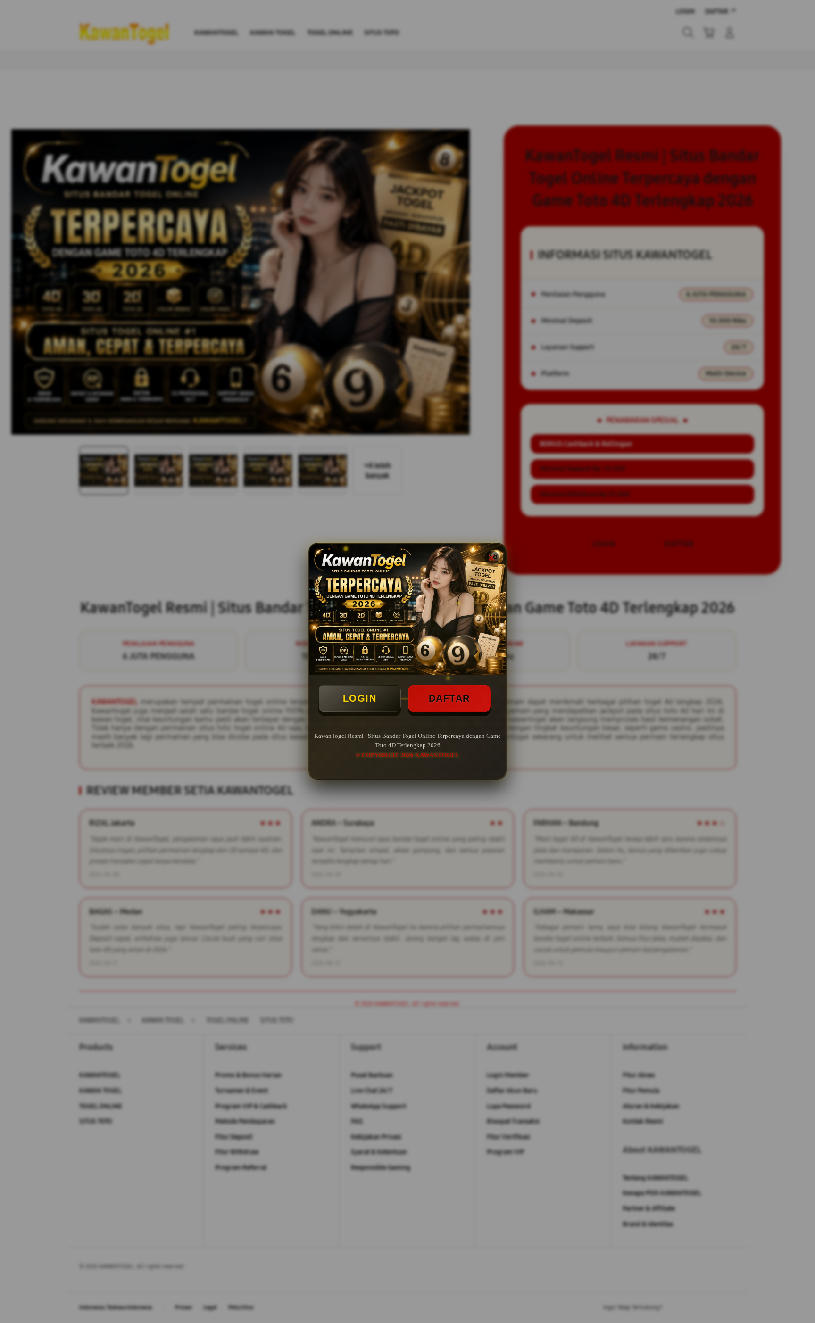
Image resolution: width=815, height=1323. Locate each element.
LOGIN (360, 698)
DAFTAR (449, 698)
